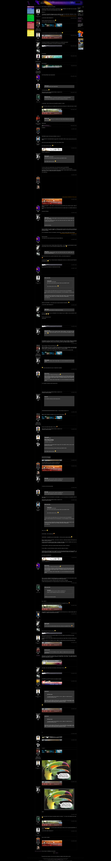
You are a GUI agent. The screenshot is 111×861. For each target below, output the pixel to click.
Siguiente (57, 852)
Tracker (29, 20)
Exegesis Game (30, 19)
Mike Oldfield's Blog (38, 619)
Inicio (29, 6)
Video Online (29, 18)
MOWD (29, 35)
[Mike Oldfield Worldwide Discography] (80, 11)
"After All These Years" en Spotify (46, 147)
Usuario (72, 1)
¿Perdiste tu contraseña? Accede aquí (79, 21)
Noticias (29, 9)
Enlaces (29, 13)
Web (37, 655)
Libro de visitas (30, 23)
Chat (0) (29, 28)
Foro (28, 24)
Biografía (29, 34)
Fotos (28, 17)
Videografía (29, 32)
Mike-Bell (59, 859)
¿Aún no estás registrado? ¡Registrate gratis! (80, 18)
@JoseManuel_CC (46, 125)
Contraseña (72, 2)
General (40, 6)
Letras (28, 33)
